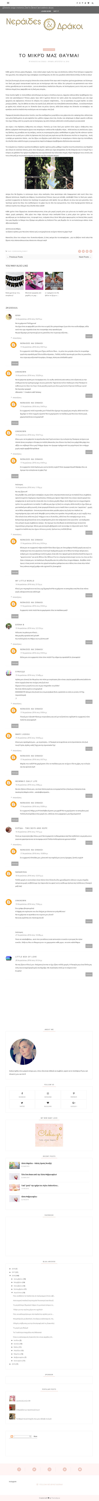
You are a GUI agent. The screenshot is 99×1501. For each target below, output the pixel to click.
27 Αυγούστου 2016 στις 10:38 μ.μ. (29, 935)
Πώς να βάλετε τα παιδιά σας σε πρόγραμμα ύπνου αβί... (34, 1296)
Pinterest (74, 1097)
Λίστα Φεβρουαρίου (29, 1196)
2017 (13, 1272)
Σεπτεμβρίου (18, 1289)
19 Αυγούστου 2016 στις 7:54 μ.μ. (28, 904)
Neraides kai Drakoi (39, 61)
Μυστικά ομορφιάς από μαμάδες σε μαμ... (33, 294)
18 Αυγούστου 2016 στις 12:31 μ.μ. (29, 875)
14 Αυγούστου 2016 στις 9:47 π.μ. (28, 319)
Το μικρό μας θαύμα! (20, 1328)
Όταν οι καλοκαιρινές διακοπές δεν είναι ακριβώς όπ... (33, 1337)
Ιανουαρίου (18, 1361)
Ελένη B (19, 624)
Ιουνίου (16, 1344)
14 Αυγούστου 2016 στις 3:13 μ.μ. (28, 584)
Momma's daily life (26, 781)
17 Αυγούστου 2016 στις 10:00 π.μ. (34, 853)
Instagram (47, 1097)
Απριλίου (17, 1350)
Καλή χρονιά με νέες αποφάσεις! (13, 294)
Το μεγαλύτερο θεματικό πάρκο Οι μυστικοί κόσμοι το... (33, 1305)
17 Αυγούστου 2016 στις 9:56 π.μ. (33, 712)
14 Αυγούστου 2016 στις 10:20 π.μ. (29, 375)
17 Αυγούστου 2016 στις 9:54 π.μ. (33, 606)
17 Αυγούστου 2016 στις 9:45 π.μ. (33, 463)
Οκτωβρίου (18, 1286)
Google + (74, 1106)
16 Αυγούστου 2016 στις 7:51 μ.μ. (28, 832)
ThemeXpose (55, 1498)
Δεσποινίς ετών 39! (23, 1401)
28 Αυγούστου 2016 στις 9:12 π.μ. (28, 960)
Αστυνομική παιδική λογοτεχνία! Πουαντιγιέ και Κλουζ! (33, 1300)
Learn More (46, 11)
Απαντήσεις (17, 338)
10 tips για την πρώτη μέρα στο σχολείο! (28, 1309)
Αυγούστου (18, 1292)
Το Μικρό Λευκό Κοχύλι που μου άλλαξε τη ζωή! (33, 1419)
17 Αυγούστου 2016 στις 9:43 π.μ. (33, 406)
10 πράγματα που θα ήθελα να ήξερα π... (52, 294)
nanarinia (21, 872)
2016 (13, 1275)
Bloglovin (47, 1106)
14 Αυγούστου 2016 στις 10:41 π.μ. (29, 435)
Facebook (22, 1097)
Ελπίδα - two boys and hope (31, 828)
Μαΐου (16, 1347)
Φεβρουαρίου (19, 1357)
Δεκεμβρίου (18, 1279)
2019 (13, 1269)
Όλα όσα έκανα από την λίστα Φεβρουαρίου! (39, 1174)
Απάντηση (89, 336)
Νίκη (18, 315)
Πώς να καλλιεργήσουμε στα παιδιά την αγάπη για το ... (33, 1314)
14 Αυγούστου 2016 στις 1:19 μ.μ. (28, 487)
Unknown (20, 372)
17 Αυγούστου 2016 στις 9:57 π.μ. (33, 759)
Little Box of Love (26, 957)
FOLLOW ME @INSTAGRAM (51, 1484)
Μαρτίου (17, 1354)
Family (24, 251)
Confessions (49, 49)
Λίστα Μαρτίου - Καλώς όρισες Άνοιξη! (36, 1163)
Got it (56, 11)
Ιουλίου (16, 1340)
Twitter (22, 1106)
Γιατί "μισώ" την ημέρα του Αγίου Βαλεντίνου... (40, 1185)
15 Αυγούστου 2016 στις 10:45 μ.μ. (29, 738)
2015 (13, 1364)
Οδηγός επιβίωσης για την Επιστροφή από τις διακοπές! (33, 1323)
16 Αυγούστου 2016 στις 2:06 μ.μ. (28, 785)
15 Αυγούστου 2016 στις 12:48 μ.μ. (29, 675)
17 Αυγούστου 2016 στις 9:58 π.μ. (33, 806)
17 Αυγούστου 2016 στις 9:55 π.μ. (33, 653)
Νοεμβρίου (18, 1282)
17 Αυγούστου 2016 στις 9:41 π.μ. (33, 347)
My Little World (24, 581)
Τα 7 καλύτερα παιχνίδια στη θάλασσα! (27, 1332)
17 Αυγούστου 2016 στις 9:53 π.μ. (33, 543)
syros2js (20, 671)
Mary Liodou (22, 734)
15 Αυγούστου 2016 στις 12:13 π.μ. (29, 628)
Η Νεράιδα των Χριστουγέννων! (28, 1410)
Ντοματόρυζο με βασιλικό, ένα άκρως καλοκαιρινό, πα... (33, 1319)
